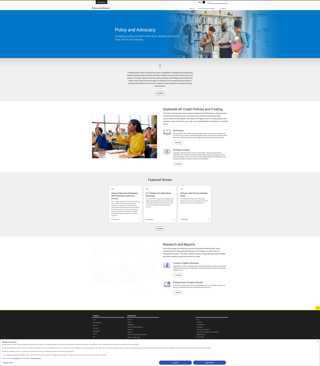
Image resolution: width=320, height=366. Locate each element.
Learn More (160, 93)
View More (160, 228)
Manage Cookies (8, 362)
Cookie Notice (16, 358)
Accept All (175, 362)
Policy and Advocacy (101, 8)
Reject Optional (209, 362)
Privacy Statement (35, 358)
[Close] (317, 342)
